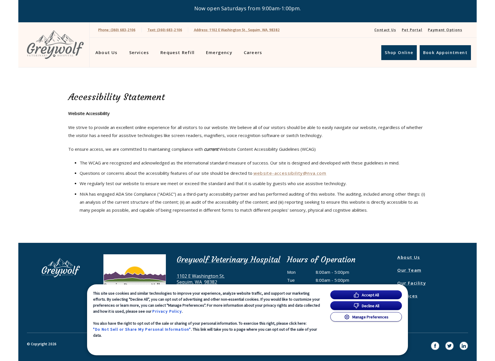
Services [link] (139, 52)
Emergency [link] (219, 52)
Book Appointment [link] (445, 52)
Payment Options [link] (445, 29)
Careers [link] (253, 52)
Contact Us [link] (385, 29)
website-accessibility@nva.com (290, 173)
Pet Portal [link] (412, 29)
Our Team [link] (409, 270)
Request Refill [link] (177, 52)
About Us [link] (408, 257)
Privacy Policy (167, 311)
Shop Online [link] (399, 52)
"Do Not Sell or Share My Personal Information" (142, 329)
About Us (106, 52)
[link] (55, 45)
